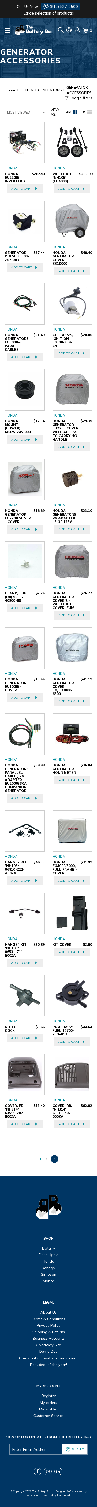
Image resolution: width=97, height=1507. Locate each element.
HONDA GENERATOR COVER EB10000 (63, 258)
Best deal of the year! (48, 1364)
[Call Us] (69, 31)
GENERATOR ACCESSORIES (79, 90)
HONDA (26, 90)
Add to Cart (21, 188)
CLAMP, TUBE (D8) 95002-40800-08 (16, 597)
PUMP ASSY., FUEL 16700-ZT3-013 (64, 1030)
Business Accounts (49, 1338)
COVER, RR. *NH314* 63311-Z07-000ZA (62, 1111)
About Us (48, 1312)
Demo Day (48, 1351)
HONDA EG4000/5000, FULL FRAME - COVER (65, 867)
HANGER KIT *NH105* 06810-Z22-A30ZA (16, 867)
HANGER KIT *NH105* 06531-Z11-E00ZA (16, 949)
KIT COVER (62, 944)
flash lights (49, 1254)
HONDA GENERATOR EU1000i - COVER (15, 684)
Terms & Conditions (48, 1319)
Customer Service (48, 1415)
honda (48, 1261)
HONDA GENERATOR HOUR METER (64, 769)
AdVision (32, 1494)
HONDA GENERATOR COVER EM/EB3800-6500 (63, 686)
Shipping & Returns (48, 1332)
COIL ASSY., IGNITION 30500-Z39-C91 (63, 340)
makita (48, 1281)
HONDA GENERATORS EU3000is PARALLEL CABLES (17, 342)
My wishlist (48, 1409)
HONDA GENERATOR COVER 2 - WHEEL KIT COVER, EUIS (63, 600)
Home (10, 90)
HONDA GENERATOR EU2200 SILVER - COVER (18, 516)
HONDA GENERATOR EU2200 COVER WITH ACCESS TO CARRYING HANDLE (65, 430)
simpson (48, 1274)
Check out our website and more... (48, 1358)
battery (48, 1248)
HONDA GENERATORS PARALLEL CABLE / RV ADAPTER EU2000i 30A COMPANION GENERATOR (17, 778)
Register (49, 1395)
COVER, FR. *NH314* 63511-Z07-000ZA (15, 1111)
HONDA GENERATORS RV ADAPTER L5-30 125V (64, 516)
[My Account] (77, 31)
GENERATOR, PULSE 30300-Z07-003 (17, 256)
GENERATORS (50, 90)
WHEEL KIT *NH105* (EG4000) (62, 177)
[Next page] (54, 1159)
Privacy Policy (49, 1325)
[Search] (61, 30)
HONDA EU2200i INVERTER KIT (17, 177)
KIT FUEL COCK (13, 1029)
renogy (48, 1268)
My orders (48, 1402)
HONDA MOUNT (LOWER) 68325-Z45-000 (18, 426)
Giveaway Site (48, 1345)
